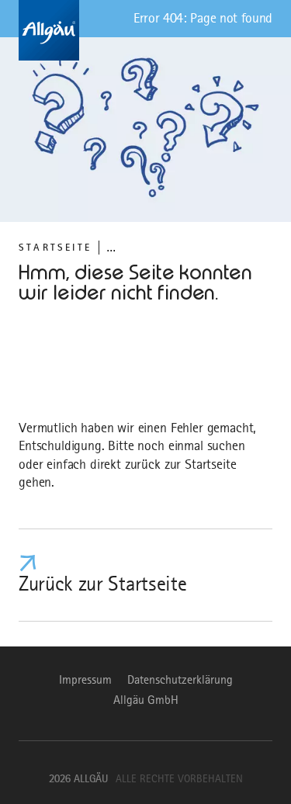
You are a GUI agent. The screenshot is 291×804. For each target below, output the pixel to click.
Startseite (55, 247)
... (111, 247)
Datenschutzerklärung (180, 680)
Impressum (85, 680)
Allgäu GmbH (145, 700)
